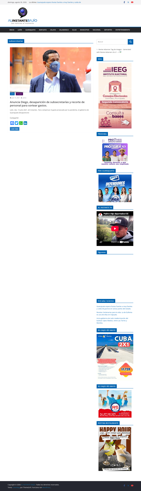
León (20, 30)
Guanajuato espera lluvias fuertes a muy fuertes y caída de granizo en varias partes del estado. (59, 3)
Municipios (84, 30)
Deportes (108, 30)
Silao (74, 30)
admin (24, 98)
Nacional (97, 30)
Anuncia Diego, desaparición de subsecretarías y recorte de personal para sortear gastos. (47, 103)
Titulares (19, 94)
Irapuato (43, 30)
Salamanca (64, 30)
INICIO (11, 30)
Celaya (53, 30)
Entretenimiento (123, 30)
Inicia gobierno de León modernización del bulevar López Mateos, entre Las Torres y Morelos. (112, 320)
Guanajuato (30, 30)
